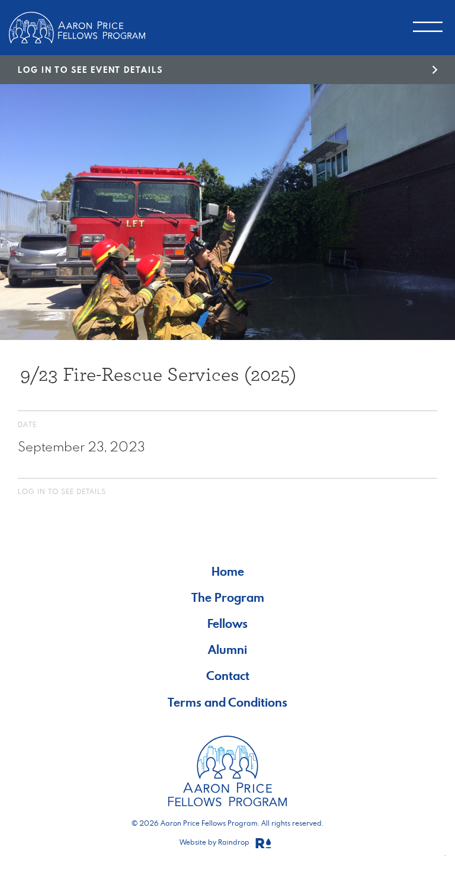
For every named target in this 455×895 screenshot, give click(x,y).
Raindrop (234, 842)
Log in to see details (62, 491)
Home (228, 571)
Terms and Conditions (227, 702)
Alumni (227, 649)
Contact (227, 675)
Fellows (227, 623)
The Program (227, 597)
